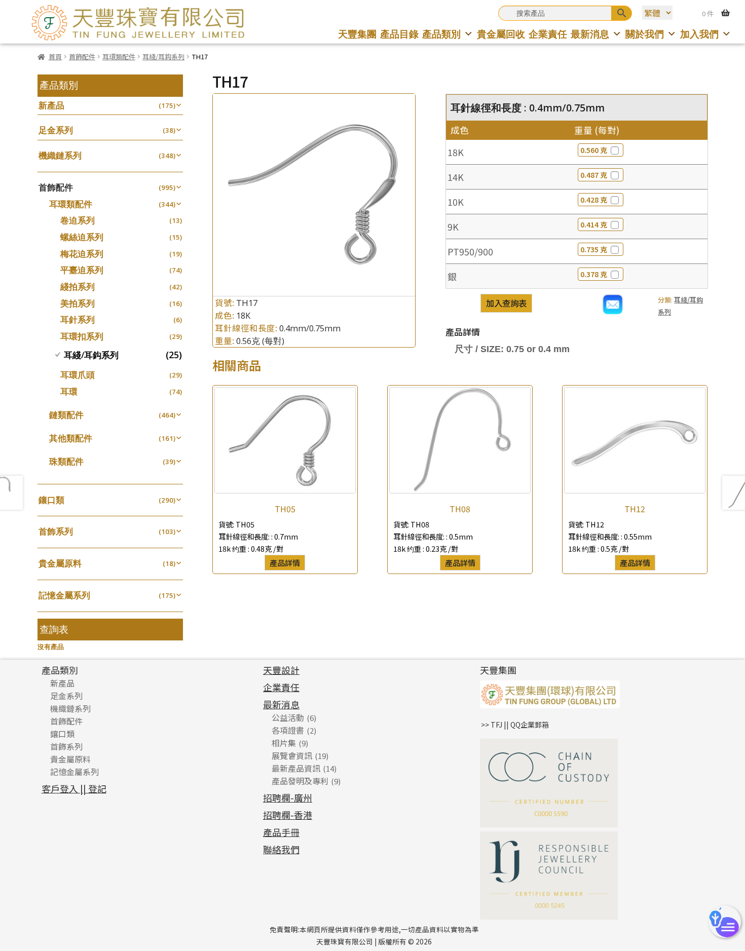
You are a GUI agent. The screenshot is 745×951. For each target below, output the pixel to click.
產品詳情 (285, 562)
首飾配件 (82, 56)
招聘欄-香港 (287, 814)
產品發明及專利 (300, 781)
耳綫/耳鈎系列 (163, 56)
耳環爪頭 (77, 375)
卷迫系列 (77, 220)
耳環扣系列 (81, 336)
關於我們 (644, 33)
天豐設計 (281, 669)
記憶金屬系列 (64, 595)
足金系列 (56, 130)
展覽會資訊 (292, 755)
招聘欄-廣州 (287, 797)
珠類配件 (66, 461)
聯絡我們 (281, 849)
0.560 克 (593, 150)
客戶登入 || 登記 (74, 788)
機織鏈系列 (60, 155)
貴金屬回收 (501, 33)
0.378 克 (593, 274)
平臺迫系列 (81, 270)
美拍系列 (77, 303)
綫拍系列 (77, 286)
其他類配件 (70, 438)
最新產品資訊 (296, 768)
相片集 (284, 743)
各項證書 (288, 730)
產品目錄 (399, 33)
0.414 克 (593, 224)
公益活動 (288, 717)
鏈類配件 (66, 415)
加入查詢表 (506, 303)
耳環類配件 (118, 56)
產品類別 (441, 33)
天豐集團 (357, 33)
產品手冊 (281, 832)
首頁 (55, 56)
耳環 (69, 391)
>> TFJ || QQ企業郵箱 (515, 724)
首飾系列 (56, 531)
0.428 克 (593, 200)
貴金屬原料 (60, 563)
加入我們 (699, 33)
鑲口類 (51, 500)
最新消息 (590, 33)
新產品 (51, 105)
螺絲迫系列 (81, 237)
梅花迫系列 (81, 253)
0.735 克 (593, 249)
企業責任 (548, 33)
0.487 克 (593, 175)
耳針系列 (77, 319)
